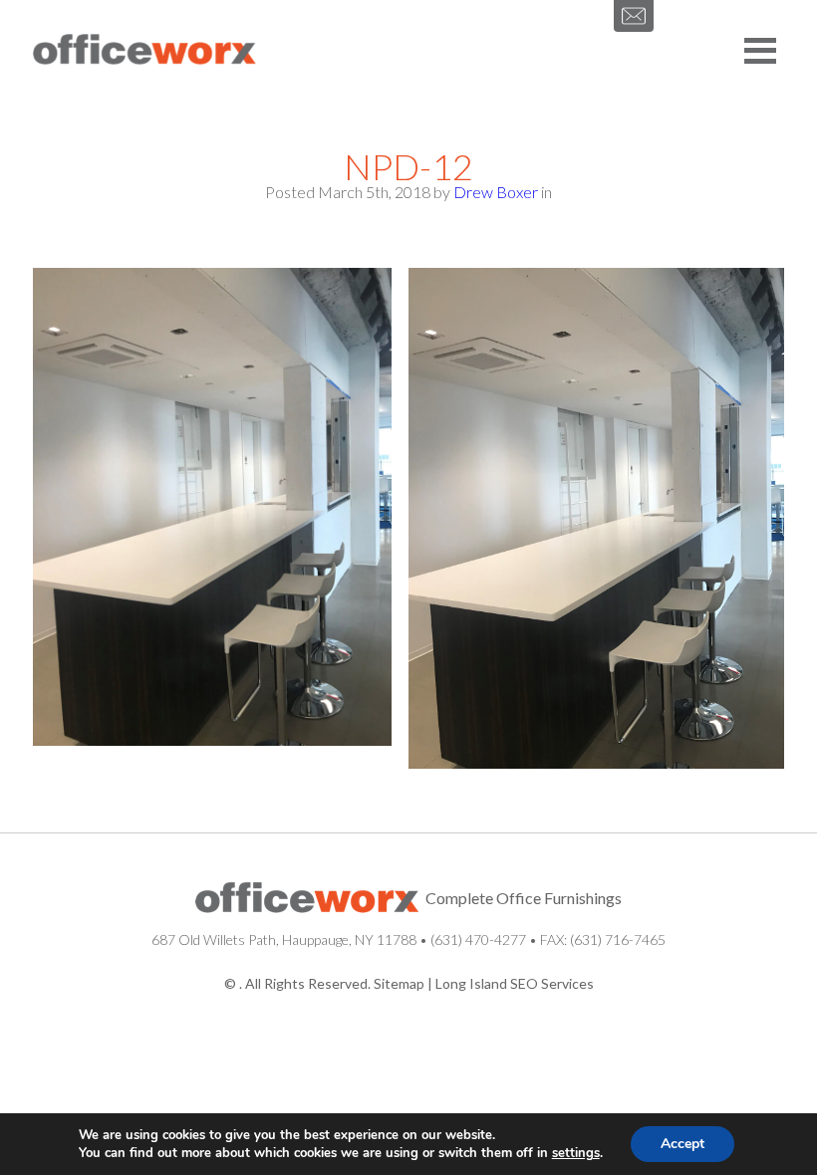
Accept (682, 1143)
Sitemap (399, 983)
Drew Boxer (495, 191)
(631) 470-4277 (478, 939)
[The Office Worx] (144, 51)
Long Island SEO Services (514, 983)
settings (576, 1153)
